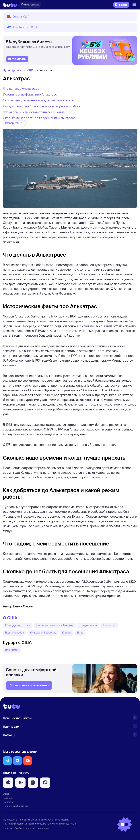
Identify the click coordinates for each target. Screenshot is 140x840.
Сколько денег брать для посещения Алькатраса (39, 118)
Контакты (8, 801)
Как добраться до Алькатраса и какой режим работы (42, 106)
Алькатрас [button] (109, 625)
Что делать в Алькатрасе (21, 88)
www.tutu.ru (56, 823)
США (30, 70)
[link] (17, 59)
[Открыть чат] (124, 824)
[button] (70, 16)
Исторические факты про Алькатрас (30, 94)
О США (10, 617)
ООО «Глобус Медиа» (57, 819)
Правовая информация (15, 805)
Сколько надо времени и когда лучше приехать (38, 100)
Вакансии (8, 797)
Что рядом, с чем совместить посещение (34, 112)
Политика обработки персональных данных (26, 828)
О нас (6, 793)
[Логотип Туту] (10, 4)
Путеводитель (12, 70)
